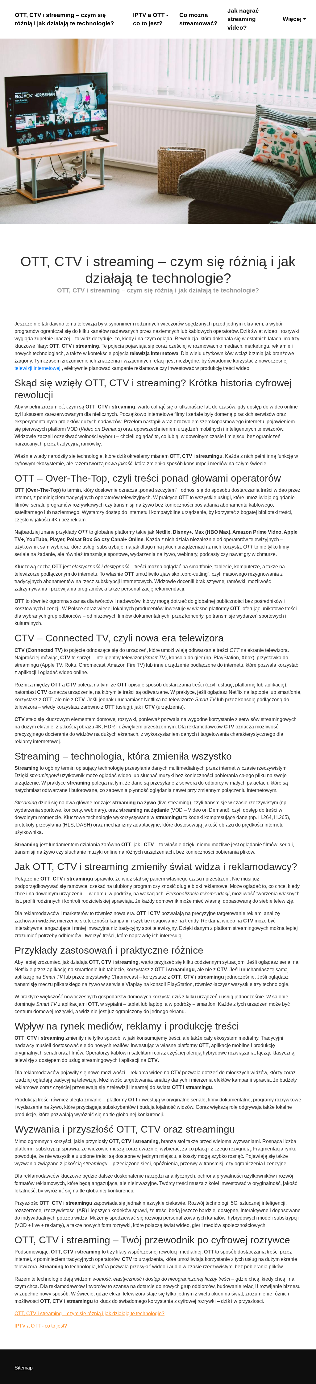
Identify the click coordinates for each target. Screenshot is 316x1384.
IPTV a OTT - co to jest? (150, 19)
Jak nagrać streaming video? (243, 19)
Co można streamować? (198, 19)
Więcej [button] (292, 19)
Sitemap (24, 1367)
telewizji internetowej (37, 368)
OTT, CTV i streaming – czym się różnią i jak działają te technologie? (64, 19)
